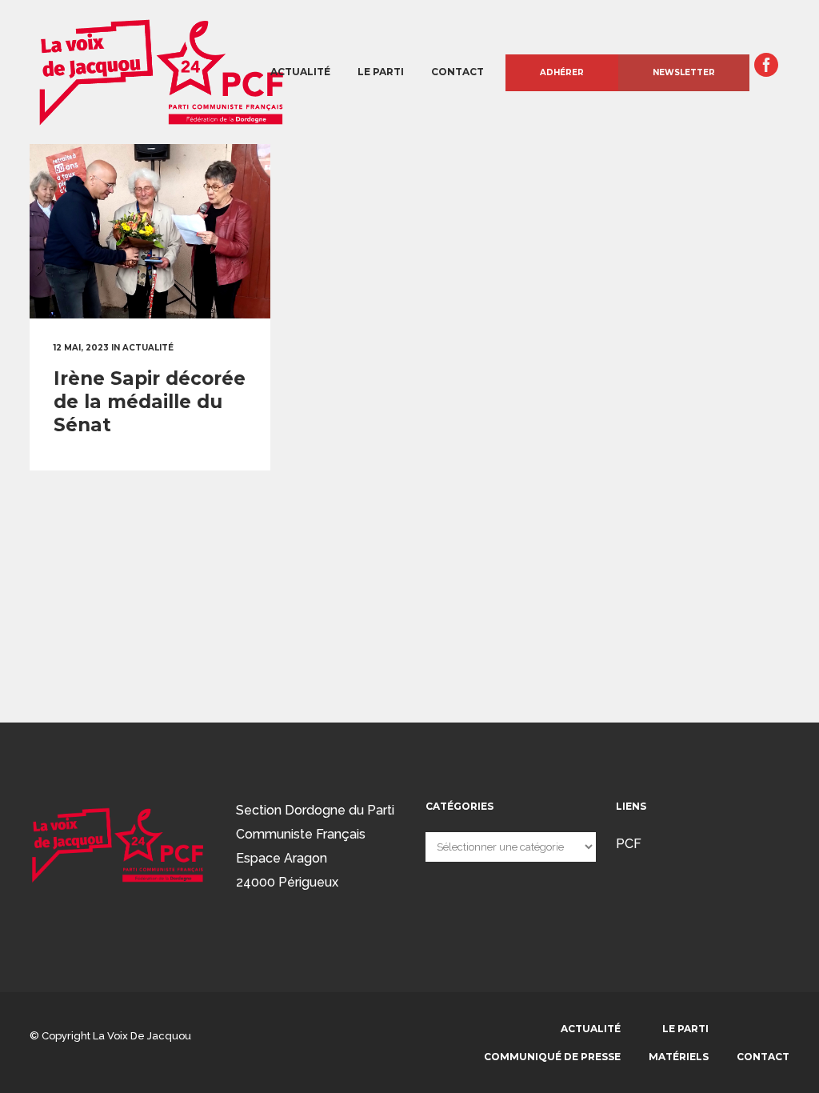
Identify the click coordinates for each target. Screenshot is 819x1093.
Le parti (685, 1029)
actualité (148, 347)
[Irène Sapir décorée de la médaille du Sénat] (150, 231)
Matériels (679, 1057)
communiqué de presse (552, 1057)
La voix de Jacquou (142, 1036)
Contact (763, 1057)
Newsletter (684, 72)
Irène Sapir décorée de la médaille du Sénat (150, 401)
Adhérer (562, 72)
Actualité (591, 1029)
